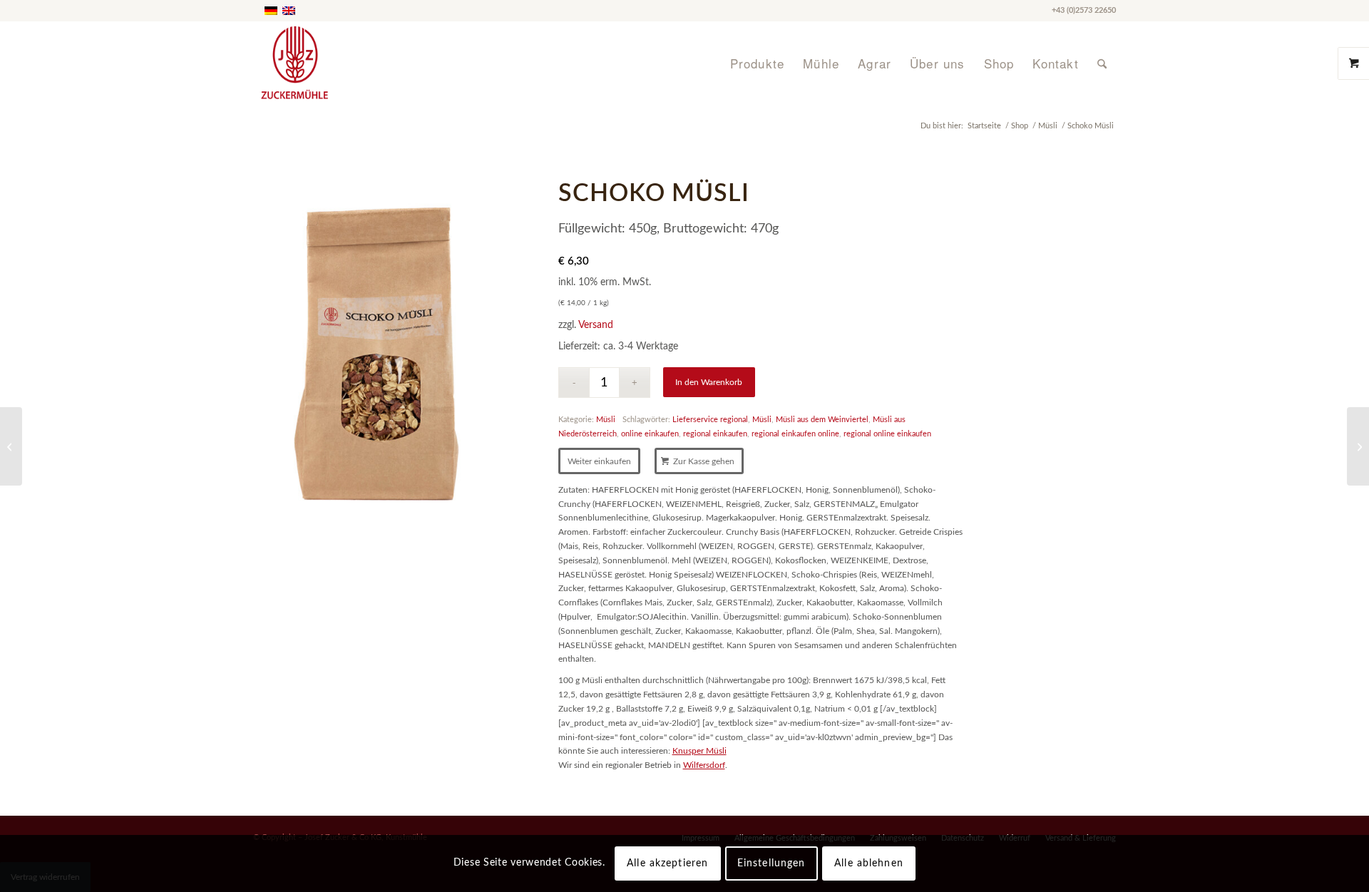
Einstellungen (771, 863)
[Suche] (1102, 63)
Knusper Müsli (699, 751)
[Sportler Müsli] (1358, 446)
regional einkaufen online (795, 434)
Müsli (605, 420)
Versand (595, 324)
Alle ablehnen (868, 863)
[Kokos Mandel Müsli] (11, 446)
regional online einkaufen (887, 434)
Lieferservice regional (710, 420)
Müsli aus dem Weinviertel (822, 420)
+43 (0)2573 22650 (1084, 10)
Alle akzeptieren (667, 863)
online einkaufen (650, 434)
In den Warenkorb (708, 382)
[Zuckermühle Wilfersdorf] (344, 63)
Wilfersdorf (704, 765)
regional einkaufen (715, 434)
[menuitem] (757, 63)
